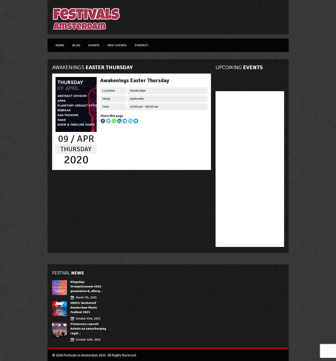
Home (60, 45)
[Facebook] (103, 121)
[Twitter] (108, 121)
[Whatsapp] (114, 121)
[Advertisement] (208, 17)
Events (93, 45)
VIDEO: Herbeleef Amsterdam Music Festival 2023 (83, 307)
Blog (76, 45)
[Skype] (130, 121)
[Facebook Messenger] (135, 121)
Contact (141, 45)
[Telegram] (125, 121)
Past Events (117, 45)
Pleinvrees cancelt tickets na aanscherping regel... (88, 328)
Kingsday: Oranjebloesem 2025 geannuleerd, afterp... (86, 286)
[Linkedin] (119, 121)
